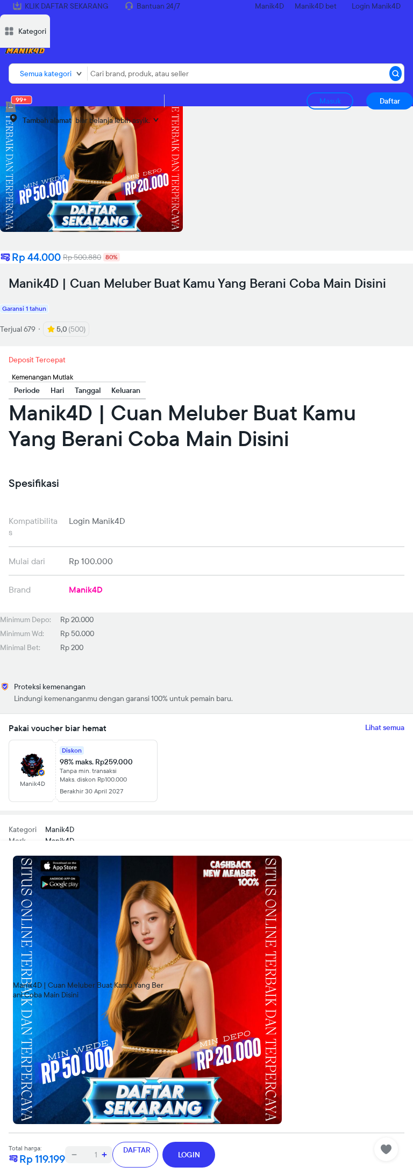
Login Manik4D (376, 6)
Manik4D (269, 6)
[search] (395, 73)
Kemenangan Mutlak (42, 377)
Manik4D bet (316, 6)
